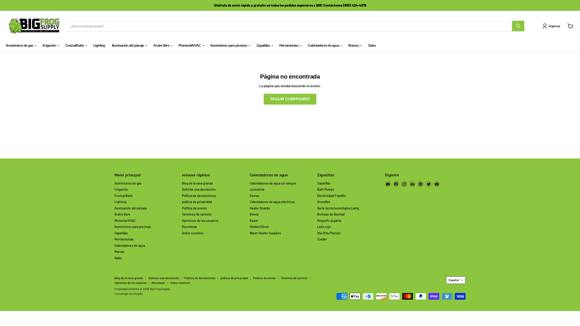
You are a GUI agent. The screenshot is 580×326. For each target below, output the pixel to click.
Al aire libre (161, 45)
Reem (254, 221)
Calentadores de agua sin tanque (273, 183)
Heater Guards (260, 208)
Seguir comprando (290, 99)
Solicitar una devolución (199, 189)
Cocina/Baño (75, 45)
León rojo (324, 227)
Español (454, 280)
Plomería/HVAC (190, 45)
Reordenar (189, 227)
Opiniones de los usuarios (200, 221)
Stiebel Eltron (259, 227)
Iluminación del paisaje (128, 45)
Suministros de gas (20, 45)
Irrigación (50, 45)
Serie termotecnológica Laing (338, 208)
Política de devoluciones (199, 196)
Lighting (99, 45)
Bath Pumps (325, 189)
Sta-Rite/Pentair (329, 233)
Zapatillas (263, 45)
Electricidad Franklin (331, 196)
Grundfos (323, 202)
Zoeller (322, 239)
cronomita (257, 189)
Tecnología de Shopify (128, 293)
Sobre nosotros (193, 233)
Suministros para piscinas (229, 45)
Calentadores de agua (324, 45)
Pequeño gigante (329, 221)
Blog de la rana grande (197, 183)
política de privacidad (197, 202)
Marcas (354, 45)
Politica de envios (194, 208)
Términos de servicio (197, 214)
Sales (372, 45)
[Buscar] (518, 26)
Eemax (254, 196)
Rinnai (254, 214)
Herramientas (289, 45)
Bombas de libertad (331, 214)
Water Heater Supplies (265, 233)
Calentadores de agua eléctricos (272, 202)
